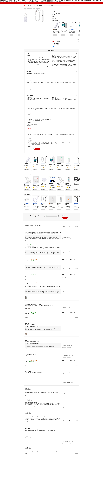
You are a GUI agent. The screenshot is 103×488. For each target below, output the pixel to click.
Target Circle (57, 1)
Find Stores (60, 1)
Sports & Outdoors (58, 0)
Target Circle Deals (32, 1)
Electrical (34, 8)
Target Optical (10, 1)
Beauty (50, 0)
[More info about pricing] (71, 15)
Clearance (14, 1)
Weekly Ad (36, 1)
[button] (54, 13)
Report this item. (48, 92)
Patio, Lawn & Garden (36, 0)
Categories (29, 5)
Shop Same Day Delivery (46, 1)
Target (25, 8)
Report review (76, 226)
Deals (12, 1)
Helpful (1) (35, 112)
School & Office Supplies (70, 0)
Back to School (8, 0)
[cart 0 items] (78, 5)
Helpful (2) (33, 144)
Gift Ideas (99, 0)
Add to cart (54, 18)
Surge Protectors (38, 8)
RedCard (53, 1)
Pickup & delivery (39, 5)
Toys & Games (76, 0)
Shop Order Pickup (40, 1)
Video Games (85, 0)
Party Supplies (96, 0)
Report (41, 112)
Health (63, 0)
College (11, 0)
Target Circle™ (50, 2)
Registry (51, 1)
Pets (61, 0)
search (69, 5)
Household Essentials (45, 0)
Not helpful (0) (38, 112)
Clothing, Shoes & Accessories (19, 0)
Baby (48, 0)
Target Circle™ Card (55, 2)
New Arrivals (18, 1)
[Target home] (25, 5)
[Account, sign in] (73, 5)
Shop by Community (5, 1)
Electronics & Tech (80, 0)
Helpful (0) (36, 120)
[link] (54, 13)
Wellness (65, 0)
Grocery (40, 0)
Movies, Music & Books (90, 0)
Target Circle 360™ (62, 2)
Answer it (29, 122)
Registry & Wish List (68, 2)
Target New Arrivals (3, 0)
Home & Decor (26, 0)
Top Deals (27, 1)
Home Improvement (29, 8)
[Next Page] (79, 29)
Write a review (65, 217)
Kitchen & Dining (30, 0)
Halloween (13, 0)
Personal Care (53, 0)
